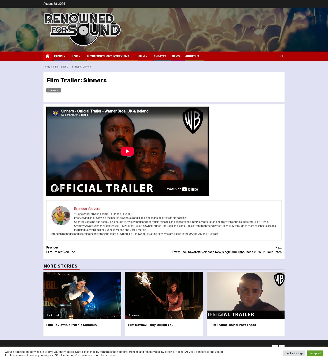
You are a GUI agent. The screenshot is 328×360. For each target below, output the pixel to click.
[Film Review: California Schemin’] (82, 295)
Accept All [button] (315, 353)
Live (75, 56)
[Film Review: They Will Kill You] (164, 295)
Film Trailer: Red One (60, 250)
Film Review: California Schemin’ (72, 325)
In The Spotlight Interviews (108, 56)
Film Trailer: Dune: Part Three (233, 325)
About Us (192, 56)
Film (141, 56)
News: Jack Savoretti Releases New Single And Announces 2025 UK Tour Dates (226, 250)
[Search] (281, 56)
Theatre (160, 56)
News (176, 56)
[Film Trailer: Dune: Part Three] (246, 295)
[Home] (48, 56)
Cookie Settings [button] (294, 353)
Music (58, 56)
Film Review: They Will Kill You (150, 325)
